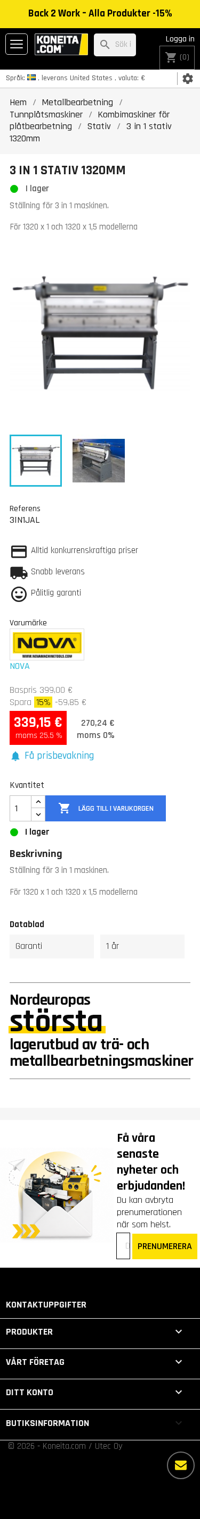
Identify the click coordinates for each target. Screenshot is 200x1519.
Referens (25, 508)
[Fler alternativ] (181, 1465)
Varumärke (28, 622)
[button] (52, 756)
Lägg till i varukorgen (106, 808)
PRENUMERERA (165, 1246)
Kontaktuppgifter (46, 1305)
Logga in (180, 39)
